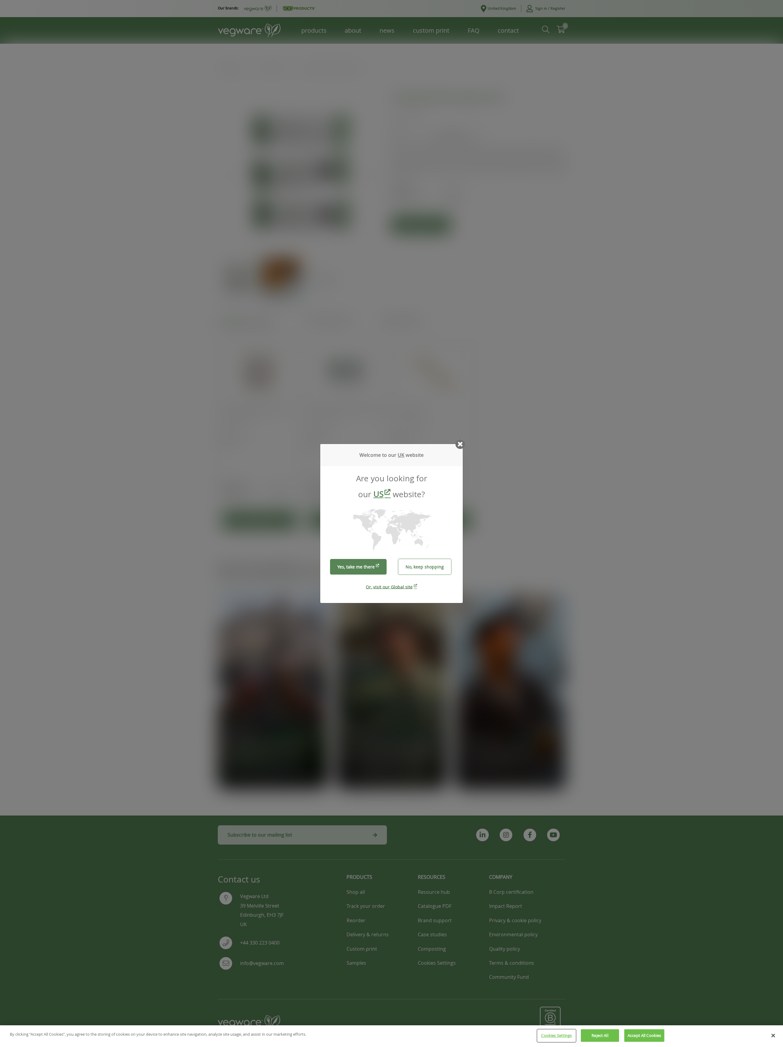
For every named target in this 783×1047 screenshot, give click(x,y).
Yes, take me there (356, 567)
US (378, 494)
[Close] (773, 1035)
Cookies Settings (556, 1035)
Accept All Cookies (644, 1035)
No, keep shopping (425, 567)
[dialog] (391, 523)
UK (401, 455)
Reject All (600, 1035)
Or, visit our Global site (389, 587)
